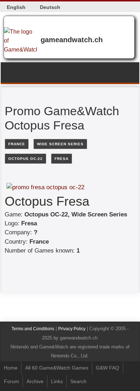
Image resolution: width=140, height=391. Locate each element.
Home (11, 368)
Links (57, 381)
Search (78, 381)
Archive (35, 381)
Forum (11, 381)
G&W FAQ (107, 368)
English (16, 7)
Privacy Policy (71, 328)
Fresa (62, 159)
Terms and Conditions (32, 328)
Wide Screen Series (60, 144)
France (16, 144)
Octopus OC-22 (25, 159)
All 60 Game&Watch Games (56, 368)
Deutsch (50, 7)
